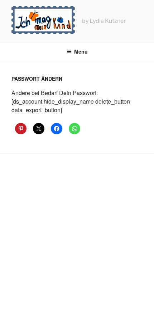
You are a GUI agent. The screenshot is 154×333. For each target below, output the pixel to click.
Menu (81, 51)
